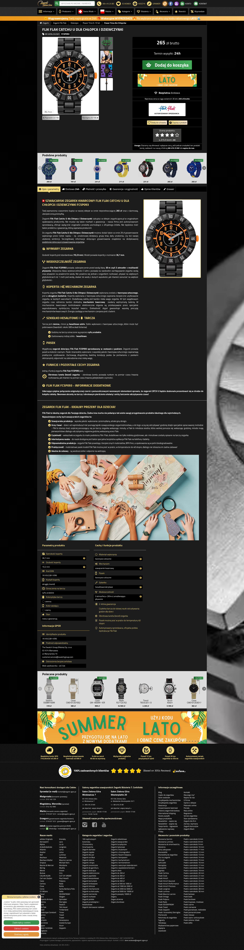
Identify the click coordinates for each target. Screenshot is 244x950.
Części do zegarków (166, 795)
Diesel (42, 894)
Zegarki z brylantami (119, 849)
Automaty (86, 841)
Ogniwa (161, 870)
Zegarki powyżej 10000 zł (121, 894)
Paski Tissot (163, 907)
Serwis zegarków (190, 816)
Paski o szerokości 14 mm (194, 857)
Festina (43, 902)
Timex (61, 912)
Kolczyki (161, 860)
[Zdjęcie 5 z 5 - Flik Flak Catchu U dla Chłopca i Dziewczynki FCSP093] (106, 84)
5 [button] (190, 741)
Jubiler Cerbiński (46, 928)
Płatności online (190, 805)
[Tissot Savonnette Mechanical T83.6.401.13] (145, 688)
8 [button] (198, 741)
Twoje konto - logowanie (168, 826)
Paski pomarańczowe (192, 912)
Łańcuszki (162, 862)
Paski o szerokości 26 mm (194, 886)
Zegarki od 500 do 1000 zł (121, 883)
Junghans (43, 930)
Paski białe (188, 896)
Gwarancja (162, 805)
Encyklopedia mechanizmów (169, 800)
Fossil (42, 909)
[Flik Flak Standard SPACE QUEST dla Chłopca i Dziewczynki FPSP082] (170, 169)
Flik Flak (43, 907)
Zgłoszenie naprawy (166, 829)
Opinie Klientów (152, 189)
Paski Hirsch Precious (166, 886)
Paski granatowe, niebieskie (195, 909)
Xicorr (61, 925)
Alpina (42, 844)
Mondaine (63, 865)
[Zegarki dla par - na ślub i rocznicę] (122, 728)
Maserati (62, 857)
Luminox (62, 854)
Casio (42, 881)
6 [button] (192, 741)
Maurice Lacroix (65, 860)
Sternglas (63, 902)
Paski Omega (163, 896)
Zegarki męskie (88, 852)
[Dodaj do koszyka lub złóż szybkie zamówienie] (167, 64)
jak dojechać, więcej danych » (92, 808)
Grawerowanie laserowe (168, 808)
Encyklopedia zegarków (167, 802)
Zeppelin (62, 928)
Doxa (42, 896)
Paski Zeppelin (164, 909)
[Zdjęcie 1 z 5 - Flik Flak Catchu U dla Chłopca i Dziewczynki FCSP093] (70, 75)
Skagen (62, 896)
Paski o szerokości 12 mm (194, 852)
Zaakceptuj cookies (21, 922)
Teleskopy (162, 922)
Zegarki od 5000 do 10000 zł (122, 891)
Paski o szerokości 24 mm (194, 883)
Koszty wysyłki (164, 816)
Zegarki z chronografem (120, 852)
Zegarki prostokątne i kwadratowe (90, 903)
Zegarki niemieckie (89, 894)
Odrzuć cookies (21, 928)
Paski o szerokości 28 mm (194, 889)
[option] (122, 728)
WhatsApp (52, 828)
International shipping (167, 813)
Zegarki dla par (88, 854)
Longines (62, 847)
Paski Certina (163, 873)
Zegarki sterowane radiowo (93, 907)
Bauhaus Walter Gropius (46, 861)
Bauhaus (43, 857)
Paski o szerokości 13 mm (194, 854)
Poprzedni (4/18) (51, 118)
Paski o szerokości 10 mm (194, 847)
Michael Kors (64, 862)
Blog (160, 792)
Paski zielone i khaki (191, 920)
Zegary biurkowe (117, 902)
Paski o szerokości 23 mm (194, 881)
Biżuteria (161, 847)
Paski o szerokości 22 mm (194, 878)
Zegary (113, 896)
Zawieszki (162, 930)
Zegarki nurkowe (89, 896)
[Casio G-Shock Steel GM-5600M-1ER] (97, 688)
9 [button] (201, 741)
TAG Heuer (63, 907)
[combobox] (77, 3)
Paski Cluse (162, 875)
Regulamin (188, 813)
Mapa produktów (165, 818)
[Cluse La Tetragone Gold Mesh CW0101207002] (73, 688)
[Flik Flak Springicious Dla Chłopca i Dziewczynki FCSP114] (121, 169)
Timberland (63, 909)
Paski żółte (188, 922)
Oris (60, 873)
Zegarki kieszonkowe (90, 878)
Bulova (42, 873)
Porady (186, 808)
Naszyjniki (162, 868)
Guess (42, 917)
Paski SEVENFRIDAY (166, 904)
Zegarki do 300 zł (118, 875)
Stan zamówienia (190, 818)
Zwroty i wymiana (191, 823)
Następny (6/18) (89, 118)
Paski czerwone (190, 907)
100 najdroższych (89, 839)
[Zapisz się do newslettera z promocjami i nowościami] (165, 3)
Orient (61, 870)
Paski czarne (189, 904)
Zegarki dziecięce (89, 870)
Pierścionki (162, 915)
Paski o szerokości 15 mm (194, 860)
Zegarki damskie (88, 849)
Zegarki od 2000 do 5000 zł (121, 889)
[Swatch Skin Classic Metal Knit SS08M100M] (49, 688)
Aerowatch (44, 841)
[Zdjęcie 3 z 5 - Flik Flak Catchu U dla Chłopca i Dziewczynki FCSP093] (106, 57)
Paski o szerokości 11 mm (194, 849)
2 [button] (181, 741)
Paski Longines (164, 889)
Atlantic (43, 849)
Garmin (43, 915)
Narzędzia (162, 865)
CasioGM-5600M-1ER (97, 701)
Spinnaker (63, 899)
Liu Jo (61, 844)
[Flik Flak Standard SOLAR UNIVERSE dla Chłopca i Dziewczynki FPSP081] (194, 169)
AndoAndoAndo (46, 847)
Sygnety (161, 920)
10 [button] (204, 741)
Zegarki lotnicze (88, 886)
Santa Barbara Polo (67, 889)
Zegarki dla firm (190, 821)
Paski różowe (189, 915)
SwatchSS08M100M (49, 701)
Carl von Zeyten (46, 878)
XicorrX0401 (170, 701)
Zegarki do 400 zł (118, 878)
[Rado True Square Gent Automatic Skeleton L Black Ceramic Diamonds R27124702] (121, 688)
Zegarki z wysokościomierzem (123, 868)
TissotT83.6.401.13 (146, 701)
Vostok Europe (65, 922)
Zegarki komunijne (191, 826)
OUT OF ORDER (65, 875)
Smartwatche (87, 847)
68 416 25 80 (90, 804)
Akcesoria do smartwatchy (168, 844)
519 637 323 (51, 814)
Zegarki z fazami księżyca (121, 854)
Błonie (42, 870)
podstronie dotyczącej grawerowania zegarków (63, 242)
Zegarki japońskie (89, 875)
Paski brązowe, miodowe (193, 902)
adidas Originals (46, 839)
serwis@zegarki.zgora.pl (66, 814)
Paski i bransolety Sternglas (169, 912)
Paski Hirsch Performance (168, 883)
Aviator (43, 852)
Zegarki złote (116, 870)
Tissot (61, 915)
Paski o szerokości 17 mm (194, 865)
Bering (42, 868)
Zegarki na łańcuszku (90, 891)
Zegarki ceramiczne (90, 865)
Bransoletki (162, 852)
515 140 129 (51, 799)
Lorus (61, 849)
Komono (43, 933)
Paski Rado (162, 902)
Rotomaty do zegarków (167, 917)
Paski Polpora (163, 899)
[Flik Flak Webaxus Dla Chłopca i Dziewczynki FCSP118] (145, 169)
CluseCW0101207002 (73, 701)
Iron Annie (44, 922)
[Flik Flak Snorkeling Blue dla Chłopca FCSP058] (97, 169)
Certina (43, 883)
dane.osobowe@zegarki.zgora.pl (136, 940)
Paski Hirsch (163, 878)
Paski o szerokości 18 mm (194, 868)
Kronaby (62, 839)
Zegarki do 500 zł (118, 881)
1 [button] (178, 741)
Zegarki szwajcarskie (119, 841)
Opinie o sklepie (190, 802)
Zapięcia (161, 928)
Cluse (42, 886)
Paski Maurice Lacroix (167, 894)
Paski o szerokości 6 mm (193, 839)
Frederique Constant (48, 912)
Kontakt (187, 792)
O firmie (187, 800)
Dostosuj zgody (21, 934)
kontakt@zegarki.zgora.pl (67, 791)
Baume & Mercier (47, 865)
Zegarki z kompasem (119, 857)
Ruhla (61, 886)
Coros (42, 889)
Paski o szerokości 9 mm (193, 844)
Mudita (62, 868)
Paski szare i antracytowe (194, 917)
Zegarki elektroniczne (90, 873)
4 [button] (187, 741)
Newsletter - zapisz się (167, 821)
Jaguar (42, 925)
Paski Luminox (164, 891)
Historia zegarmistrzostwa (169, 810)
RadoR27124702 (121, 701)
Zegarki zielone (88, 860)
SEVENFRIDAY (64, 894)
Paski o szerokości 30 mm (194, 891)
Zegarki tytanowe (118, 847)
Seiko (61, 891)
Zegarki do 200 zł (118, 873)
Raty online (188, 810)
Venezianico (64, 920)
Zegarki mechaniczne (90, 889)
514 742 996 (51, 806)
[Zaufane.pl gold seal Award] (65, 771)
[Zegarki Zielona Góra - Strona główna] (45, 3)
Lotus (61, 852)
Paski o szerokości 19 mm (194, 870)
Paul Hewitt (64, 878)
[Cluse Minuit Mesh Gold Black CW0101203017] (194, 688)
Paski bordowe (189, 899)
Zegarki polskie (88, 899)
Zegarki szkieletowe (119, 839)
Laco (61, 841)
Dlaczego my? (189, 795)
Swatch (62, 904)
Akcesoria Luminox (165, 841)
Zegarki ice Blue (88, 857)
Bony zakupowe (164, 849)
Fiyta (42, 904)
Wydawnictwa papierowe (168, 925)
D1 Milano (44, 891)
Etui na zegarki (164, 857)
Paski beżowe (189, 894)
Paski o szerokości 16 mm (194, 862)
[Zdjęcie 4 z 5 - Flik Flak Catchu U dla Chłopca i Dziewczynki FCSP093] (106, 70)
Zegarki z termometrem (120, 862)
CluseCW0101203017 (194, 701)
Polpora (62, 881)
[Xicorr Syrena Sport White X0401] (170, 688)
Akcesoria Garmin (165, 839)
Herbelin (43, 920)
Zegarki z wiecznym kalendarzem (124, 865)
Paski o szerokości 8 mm (193, 841)
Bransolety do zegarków (167, 854)
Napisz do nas (189, 797)
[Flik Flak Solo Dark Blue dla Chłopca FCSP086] (49, 169)
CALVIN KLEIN (45, 875)
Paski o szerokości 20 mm (194, 873)
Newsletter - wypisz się (167, 823)
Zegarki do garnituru (90, 868)
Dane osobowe (164, 797)
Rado (61, 883)
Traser (61, 917)
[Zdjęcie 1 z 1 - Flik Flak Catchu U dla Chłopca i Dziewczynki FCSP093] (172, 238)
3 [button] (184, 741)
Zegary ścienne (117, 899)
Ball (41, 854)
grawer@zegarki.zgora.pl (66, 821)
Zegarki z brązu (88, 862)
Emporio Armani (46, 899)
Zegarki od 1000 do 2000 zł (121, 886)
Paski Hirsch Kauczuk (166, 881)
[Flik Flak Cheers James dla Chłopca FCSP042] (73, 169)
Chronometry (87, 844)
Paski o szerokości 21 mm (194, 875)
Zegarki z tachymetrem (120, 860)
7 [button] (195, 741)
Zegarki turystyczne (119, 844)
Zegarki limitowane (90, 883)
